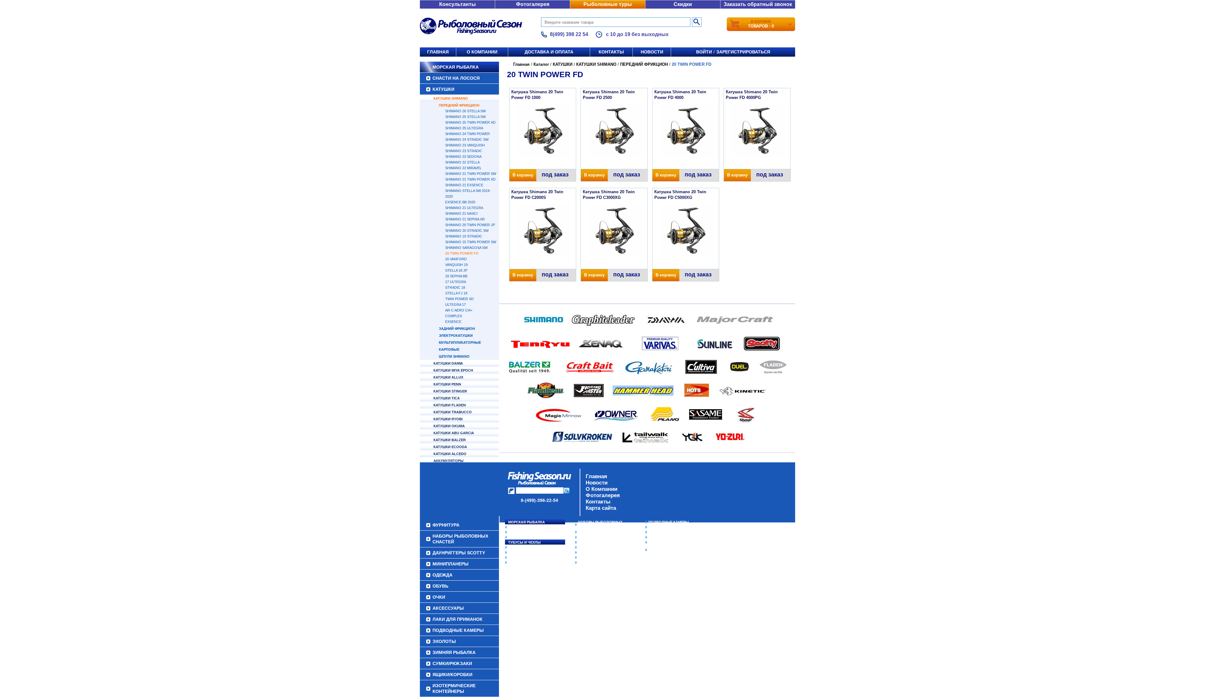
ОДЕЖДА (586, 542)
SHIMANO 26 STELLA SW (465, 111)
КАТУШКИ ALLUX (448, 377)
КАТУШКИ (443, 89)
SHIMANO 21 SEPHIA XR (465, 219)
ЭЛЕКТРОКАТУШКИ (456, 335)
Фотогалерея (532, 4)
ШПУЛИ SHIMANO (454, 356)
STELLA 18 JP (456, 270)
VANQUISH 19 (456, 265)
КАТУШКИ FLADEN (449, 405)
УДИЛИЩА (517, 537)
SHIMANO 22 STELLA (462, 162)
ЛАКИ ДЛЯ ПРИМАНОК (598, 562)
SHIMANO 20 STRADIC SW (467, 230)
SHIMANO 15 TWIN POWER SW (470, 242)
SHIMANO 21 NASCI (461, 213)
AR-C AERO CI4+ (458, 310)
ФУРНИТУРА (518, 562)
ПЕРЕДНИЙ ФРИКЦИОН (459, 105)
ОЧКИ (583, 552)
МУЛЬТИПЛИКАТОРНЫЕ (460, 342)
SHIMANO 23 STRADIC (463, 151)
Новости (652, 51)
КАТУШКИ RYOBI (448, 419)
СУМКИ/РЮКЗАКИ (663, 537)
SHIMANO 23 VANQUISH (465, 145)
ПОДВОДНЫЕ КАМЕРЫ (668, 522)
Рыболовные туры (607, 4)
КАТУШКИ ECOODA (450, 447)
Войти (704, 51)
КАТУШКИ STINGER (450, 391)
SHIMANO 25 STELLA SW (465, 117)
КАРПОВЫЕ (449, 349)
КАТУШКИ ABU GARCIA (453, 433)
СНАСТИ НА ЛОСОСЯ (456, 78)
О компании (482, 51)
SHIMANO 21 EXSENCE (464, 185)
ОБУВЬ (584, 547)
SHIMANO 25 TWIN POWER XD (470, 122)
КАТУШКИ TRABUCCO (452, 412)
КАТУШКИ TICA (446, 398)
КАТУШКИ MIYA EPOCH (453, 370)
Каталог (541, 64)
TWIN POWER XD (459, 299)
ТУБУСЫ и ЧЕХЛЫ (524, 542)
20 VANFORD (456, 259)
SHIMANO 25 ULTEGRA (464, 128)
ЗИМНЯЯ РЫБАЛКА (665, 532)
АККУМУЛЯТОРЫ (448, 461)
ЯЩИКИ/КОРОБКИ (664, 542)
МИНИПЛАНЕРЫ (592, 537)
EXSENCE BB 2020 (460, 202)
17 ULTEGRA (455, 282)
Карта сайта (601, 508)
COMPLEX (453, 316)
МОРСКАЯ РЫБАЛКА (456, 67)
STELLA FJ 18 (456, 293)
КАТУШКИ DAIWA (448, 363)
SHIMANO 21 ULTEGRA (464, 208)
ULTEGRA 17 (455, 304)
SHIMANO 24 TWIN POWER (467, 134)
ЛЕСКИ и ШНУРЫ (523, 547)
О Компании (601, 489)
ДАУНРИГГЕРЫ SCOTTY (599, 532)
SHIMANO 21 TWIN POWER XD (470, 179)
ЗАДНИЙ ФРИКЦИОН (457, 328)
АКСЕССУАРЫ (590, 557)
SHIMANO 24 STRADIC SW (467, 139)
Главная (438, 51)
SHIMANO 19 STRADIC (463, 236)
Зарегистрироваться (743, 51)
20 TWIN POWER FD (461, 253)
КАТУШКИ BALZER (449, 440)
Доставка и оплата (549, 51)
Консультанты (457, 4)
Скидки (683, 4)
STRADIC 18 (455, 287)
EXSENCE (453, 322)
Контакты (611, 51)
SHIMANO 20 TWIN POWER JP (470, 225)
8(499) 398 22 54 (569, 34)
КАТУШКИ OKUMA (449, 426)
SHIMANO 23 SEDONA (463, 156)
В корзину (523, 175)
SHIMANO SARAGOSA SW (466, 248)
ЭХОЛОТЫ (657, 527)
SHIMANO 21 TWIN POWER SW (470, 174)
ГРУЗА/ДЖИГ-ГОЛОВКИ (528, 557)
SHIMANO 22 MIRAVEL (463, 168)
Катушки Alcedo (449, 454)
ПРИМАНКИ (518, 552)
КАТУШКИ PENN (447, 384)
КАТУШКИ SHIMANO (450, 98)
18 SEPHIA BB (456, 276)
